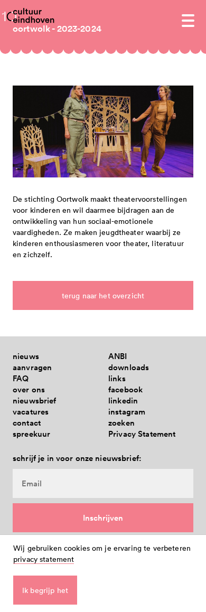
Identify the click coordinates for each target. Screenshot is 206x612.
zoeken (121, 422)
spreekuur (31, 433)
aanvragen (32, 367)
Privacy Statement (141, 433)
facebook (125, 389)
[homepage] (34, 15)
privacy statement (43, 559)
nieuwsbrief (35, 400)
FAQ (21, 378)
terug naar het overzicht (103, 295)
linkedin (123, 400)
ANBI (117, 356)
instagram (126, 411)
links (117, 378)
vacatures (31, 411)
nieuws (26, 356)
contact (27, 422)
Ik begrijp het (45, 590)
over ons (29, 389)
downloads (128, 367)
